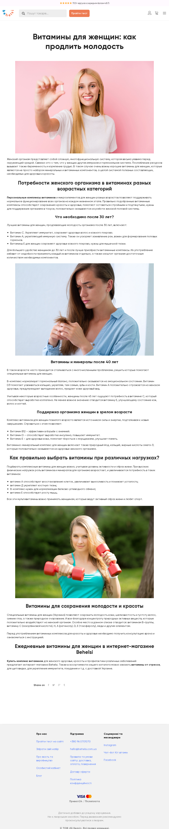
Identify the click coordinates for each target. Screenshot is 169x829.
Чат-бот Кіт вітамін (116, 752)
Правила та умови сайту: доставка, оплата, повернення (83, 760)
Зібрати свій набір (47, 749)
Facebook (110, 759)
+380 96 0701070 (80, 741)
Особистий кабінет (48, 768)
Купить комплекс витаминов (25, 661)
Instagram (110, 745)
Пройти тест (79, 13)
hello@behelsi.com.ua (83, 749)
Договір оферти (80, 771)
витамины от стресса (145, 664)
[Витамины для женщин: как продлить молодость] (48, 685)
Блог (39, 775)
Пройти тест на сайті (50, 741)
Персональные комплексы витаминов (31, 197)
